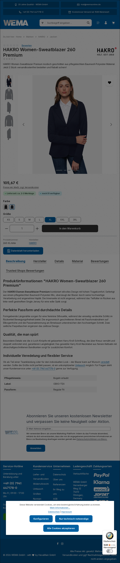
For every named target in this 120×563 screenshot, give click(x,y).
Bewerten (27, 45)
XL (50, 219)
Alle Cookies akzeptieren (61, 528)
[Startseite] (16, 23)
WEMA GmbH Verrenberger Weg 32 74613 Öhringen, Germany (80, 490)
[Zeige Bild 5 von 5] (77, 170)
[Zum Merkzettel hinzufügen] (109, 82)
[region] (60, 124)
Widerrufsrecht (41, 483)
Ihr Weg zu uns (58, 491)
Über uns (57, 479)
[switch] (110, 551)
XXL (62, 219)
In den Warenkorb (70, 228)
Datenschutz (59, 474)
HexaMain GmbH (47, 555)
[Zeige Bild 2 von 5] (65, 170)
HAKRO (33, 243)
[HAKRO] (106, 52)
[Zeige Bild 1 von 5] (59, 170)
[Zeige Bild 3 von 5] (69, 170)
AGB (55, 498)
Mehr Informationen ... (60, 508)
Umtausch (80, 365)
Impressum (66, 512)
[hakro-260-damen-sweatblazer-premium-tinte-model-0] (67, 124)
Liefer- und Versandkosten (41, 476)
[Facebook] (58, 544)
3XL (75, 219)
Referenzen (59, 484)
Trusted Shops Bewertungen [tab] (25, 270)
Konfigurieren (41, 518)
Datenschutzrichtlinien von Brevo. (92, 439)
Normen (37, 498)
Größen (37, 493)
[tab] (15, 261)
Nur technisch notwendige (74, 518)
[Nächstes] (111, 124)
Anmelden (35, 448)
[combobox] (65, 22)
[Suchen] (88, 22)
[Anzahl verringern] (6, 228)
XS (8, 219)
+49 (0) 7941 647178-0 (43, 368)
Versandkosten (70, 555)
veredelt (105, 362)
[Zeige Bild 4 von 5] (73, 170)
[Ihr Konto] (105, 22)
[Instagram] (62, 544)
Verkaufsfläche (81, 473)
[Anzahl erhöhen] (37, 228)
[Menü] (98, 22)
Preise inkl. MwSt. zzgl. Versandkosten (21, 187)
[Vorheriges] (23, 124)
